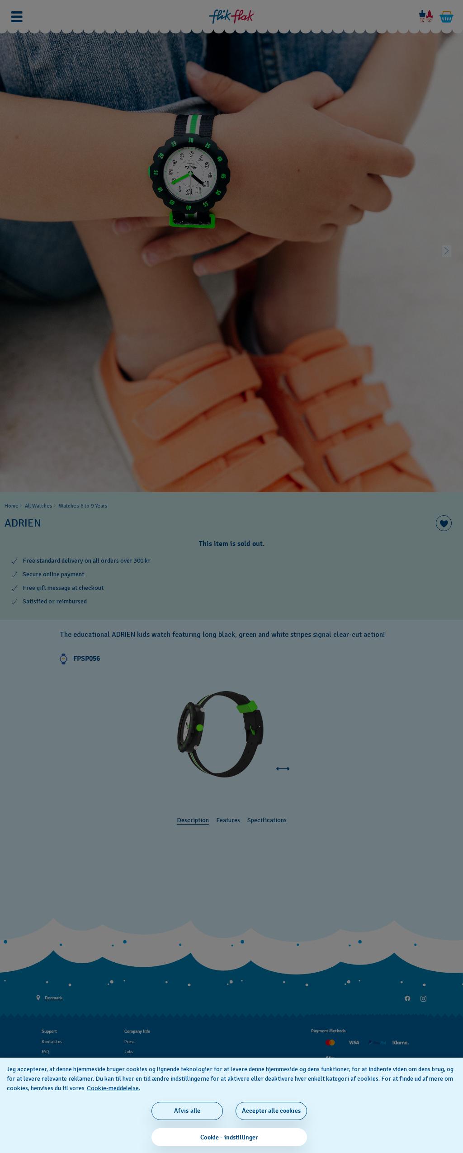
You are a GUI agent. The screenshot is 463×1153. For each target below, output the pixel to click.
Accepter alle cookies (271, 1111)
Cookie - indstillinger (229, 1137)
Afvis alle (187, 1111)
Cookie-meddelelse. (113, 1088)
